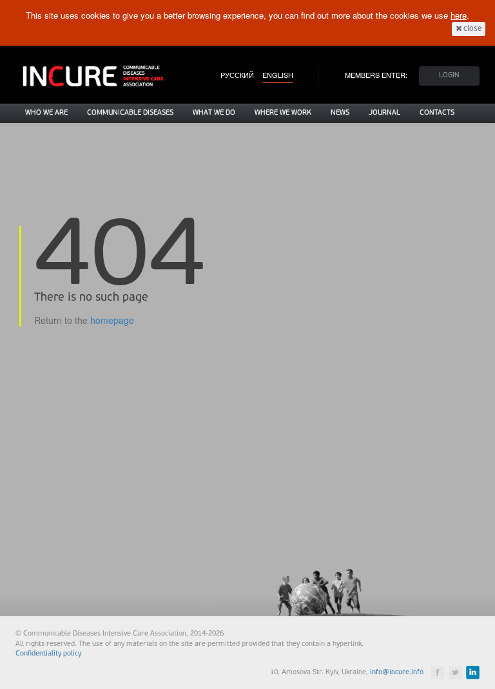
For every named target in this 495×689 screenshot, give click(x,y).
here (459, 15)
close (471, 29)
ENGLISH (277, 75)
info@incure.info (396, 672)
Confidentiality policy (48, 653)
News (340, 113)
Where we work (283, 113)
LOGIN (449, 75)
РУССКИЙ (237, 75)
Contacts (437, 113)
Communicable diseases (130, 113)
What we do (214, 113)
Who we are (46, 113)
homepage (112, 320)
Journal (384, 113)
